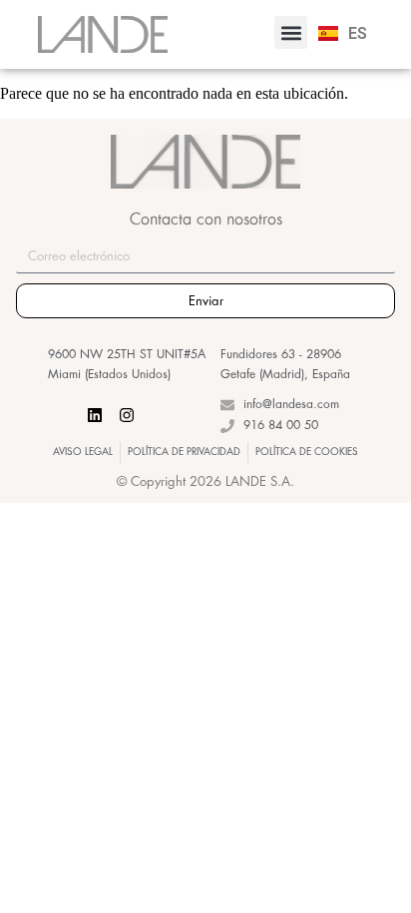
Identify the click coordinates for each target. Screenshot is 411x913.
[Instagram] (127, 415)
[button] (290, 32)
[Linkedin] (95, 415)
